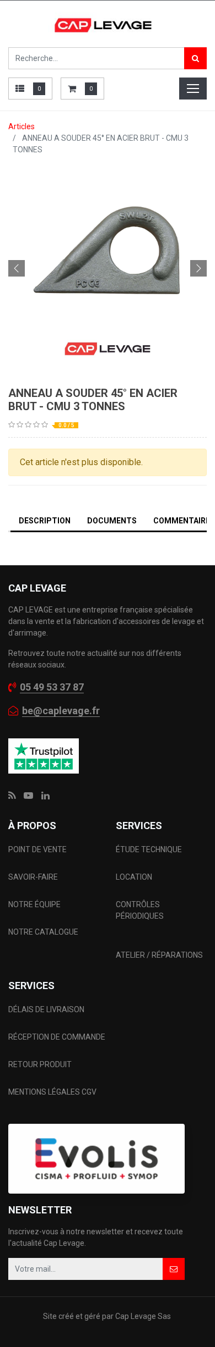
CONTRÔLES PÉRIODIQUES (140, 910)
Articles (21, 126)
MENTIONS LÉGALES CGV (52, 1091)
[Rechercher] (195, 58)
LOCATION (135, 877)
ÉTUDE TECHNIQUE (150, 849)
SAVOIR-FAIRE (33, 877)
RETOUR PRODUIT (40, 1064)
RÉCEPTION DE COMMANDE (56, 1037)
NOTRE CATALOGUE (43, 932)
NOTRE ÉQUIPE (34, 904)
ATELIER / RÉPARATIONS (159, 955)
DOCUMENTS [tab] (112, 520)
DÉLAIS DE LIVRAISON (47, 1009)
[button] (16, 268)
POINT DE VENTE (37, 849)
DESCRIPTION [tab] (45, 520)
